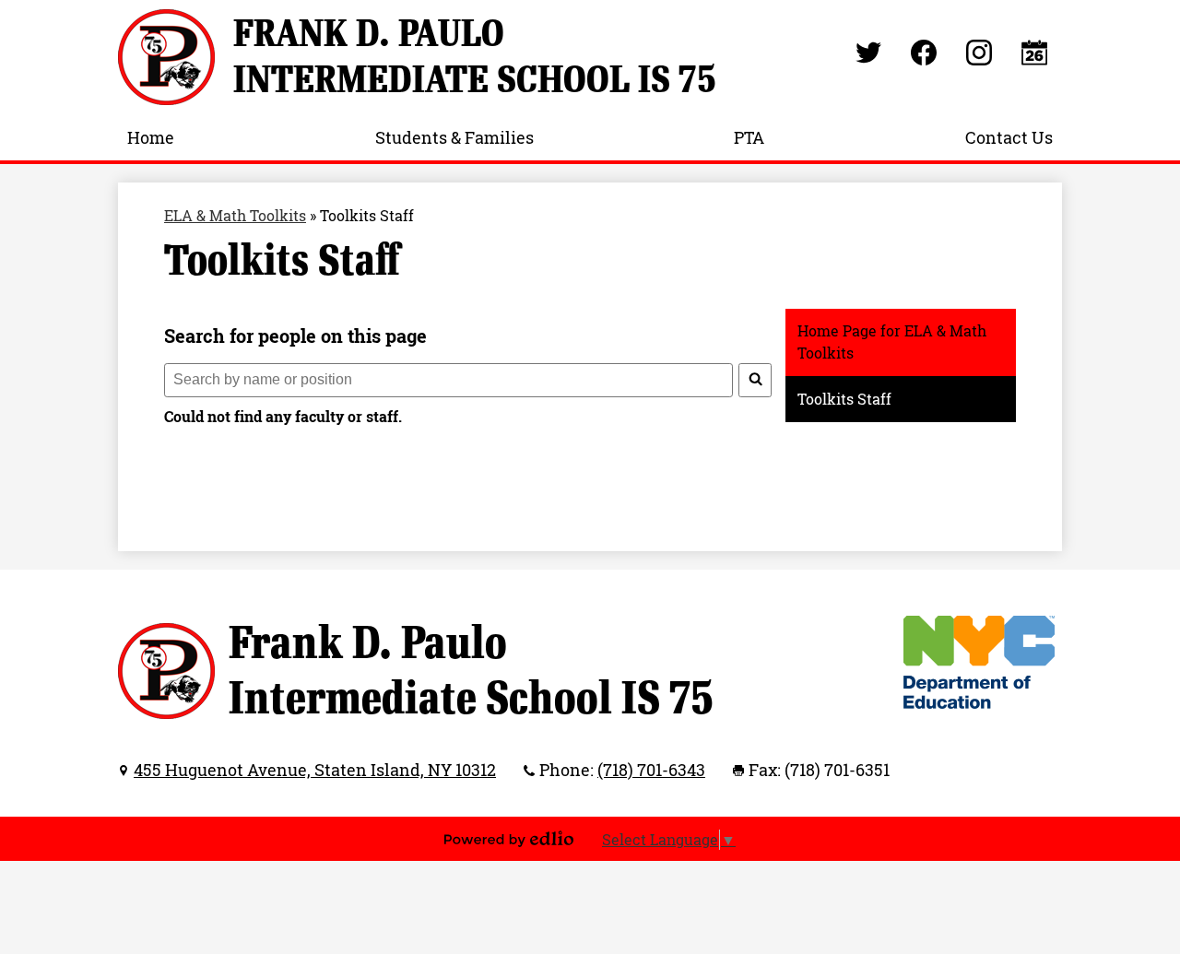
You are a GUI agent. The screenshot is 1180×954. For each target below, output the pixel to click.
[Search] (755, 380)
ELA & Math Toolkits (235, 216)
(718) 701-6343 (651, 770)
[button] (150, 137)
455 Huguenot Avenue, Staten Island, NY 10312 (315, 770)
